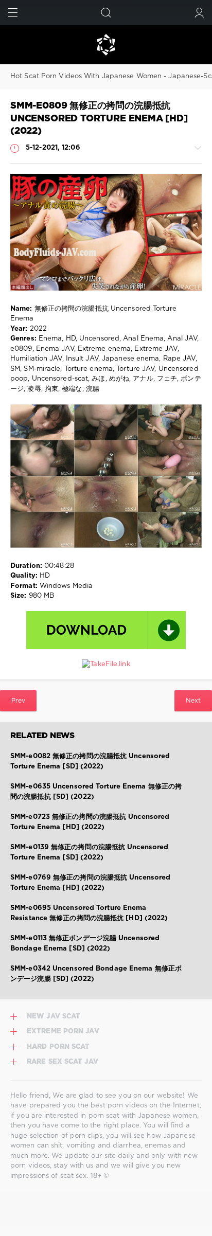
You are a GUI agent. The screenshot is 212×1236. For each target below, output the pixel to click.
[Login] (199, 12)
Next (193, 701)
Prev (18, 701)
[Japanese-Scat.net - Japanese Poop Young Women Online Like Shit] (106, 44)
